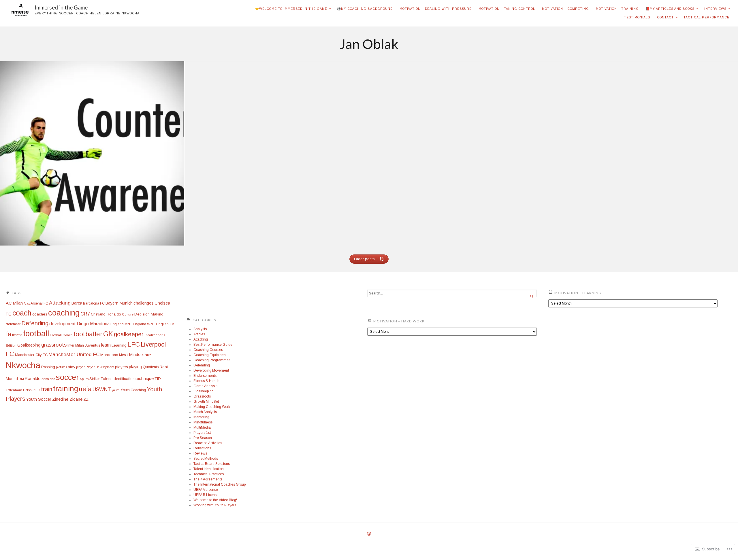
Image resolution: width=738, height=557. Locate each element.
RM (21, 379)
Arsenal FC (39, 303)
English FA (165, 324)
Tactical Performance (706, 17)
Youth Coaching (133, 390)
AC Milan (14, 303)
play (71, 367)
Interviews (715, 8)
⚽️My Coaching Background (365, 8)
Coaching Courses (208, 350)
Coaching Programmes (211, 360)
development (62, 323)
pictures (61, 367)
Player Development (100, 367)
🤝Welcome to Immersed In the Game (291, 8)
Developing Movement (211, 370)
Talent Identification (118, 379)
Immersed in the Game (61, 7)
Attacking (60, 303)
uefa (85, 389)
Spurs (84, 379)
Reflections (202, 448)
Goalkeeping (28, 345)
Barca (76, 303)
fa (8, 334)
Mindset (136, 354)
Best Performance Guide (212, 345)
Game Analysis (205, 386)
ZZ (86, 399)
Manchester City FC (31, 355)
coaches (39, 314)
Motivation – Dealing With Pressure (436, 8)
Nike (148, 355)
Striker (94, 379)
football (36, 333)
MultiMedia (202, 427)
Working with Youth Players (214, 505)
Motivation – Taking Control (507, 8)
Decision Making (148, 314)
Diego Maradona (93, 323)
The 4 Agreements (207, 479)
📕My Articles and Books (670, 8)
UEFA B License (206, 495)
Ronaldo (33, 378)
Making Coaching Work (211, 407)
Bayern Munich (119, 303)
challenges (143, 303)
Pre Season (202, 438)
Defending (34, 323)
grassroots (54, 345)
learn (106, 345)
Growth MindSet (206, 402)
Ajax (27, 303)
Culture (127, 314)
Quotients (151, 367)
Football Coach (61, 335)
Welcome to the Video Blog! (215, 500)
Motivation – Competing (565, 8)
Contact (665, 17)
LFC (133, 344)
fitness (17, 335)
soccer (67, 377)
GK (108, 334)
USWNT (102, 389)
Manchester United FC (73, 354)
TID (158, 379)
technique (144, 378)
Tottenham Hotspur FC (23, 390)
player (80, 367)
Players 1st (202, 433)
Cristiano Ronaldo (106, 314)
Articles (199, 334)
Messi (123, 355)
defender (13, 324)
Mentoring (201, 417)
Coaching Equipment (210, 355)
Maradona (109, 355)
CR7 (85, 313)
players (121, 367)
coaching (64, 312)
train (46, 389)
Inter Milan (75, 345)
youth (116, 390)
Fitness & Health (206, 381)
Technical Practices (208, 474)
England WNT (144, 324)
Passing (48, 367)
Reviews (200, 453)
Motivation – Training (617, 8)
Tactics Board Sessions (211, 464)
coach (21, 313)
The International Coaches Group (219, 484)
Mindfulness (202, 422)
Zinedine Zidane (67, 399)
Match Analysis (205, 412)
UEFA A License (205, 490)
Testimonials (637, 17)
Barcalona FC (94, 303)
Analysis (200, 329)
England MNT (121, 324)
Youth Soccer (38, 399)
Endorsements (204, 376)
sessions (48, 379)
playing (135, 366)
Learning (119, 345)
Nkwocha (23, 365)
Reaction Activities (207, 443)
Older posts (364, 259)
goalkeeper (129, 334)
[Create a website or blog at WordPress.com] (369, 534)
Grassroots (202, 396)
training (65, 389)
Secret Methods (205, 459)
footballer (88, 334)
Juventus (92, 345)
